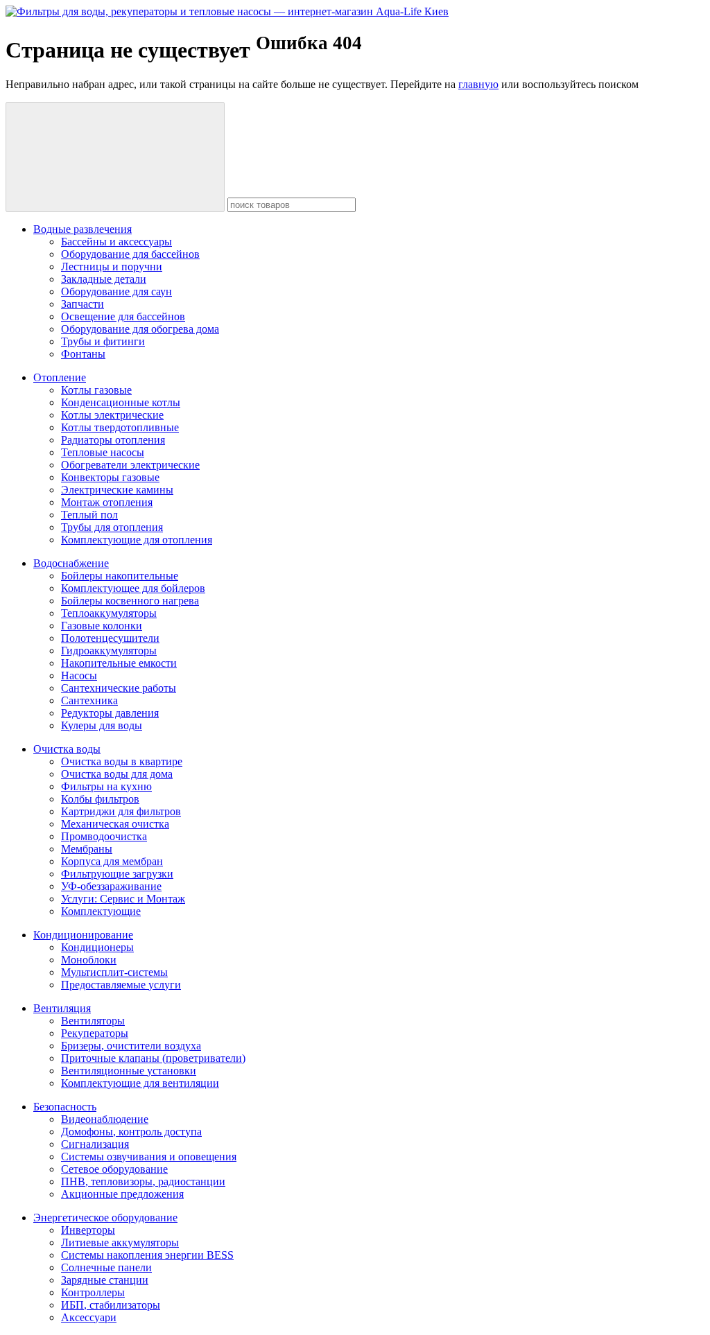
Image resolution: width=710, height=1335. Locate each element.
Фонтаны (83, 354)
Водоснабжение (71, 563)
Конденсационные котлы (120, 402)
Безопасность (64, 1106)
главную (478, 84)
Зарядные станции (104, 1280)
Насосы (79, 675)
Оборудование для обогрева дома (140, 329)
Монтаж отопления (107, 502)
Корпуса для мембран (112, 861)
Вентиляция (62, 1008)
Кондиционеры (97, 947)
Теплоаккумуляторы (109, 613)
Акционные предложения (122, 1194)
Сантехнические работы (118, 688)
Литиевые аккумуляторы (120, 1242)
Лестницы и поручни (111, 266)
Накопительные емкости (119, 663)
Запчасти (82, 304)
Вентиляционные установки (128, 1070)
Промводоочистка (104, 836)
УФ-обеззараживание (111, 886)
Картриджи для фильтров (121, 811)
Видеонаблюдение (104, 1119)
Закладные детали (103, 279)
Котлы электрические (112, 415)
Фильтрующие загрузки (117, 874)
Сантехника (89, 700)
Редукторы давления (110, 713)
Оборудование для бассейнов (130, 254)
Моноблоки (88, 960)
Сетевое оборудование (114, 1169)
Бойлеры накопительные (119, 576)
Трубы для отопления (112, 527)
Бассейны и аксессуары (116, 241)
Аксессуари (88, 1317)
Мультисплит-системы (114, 972)
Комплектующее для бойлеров (133, 588)
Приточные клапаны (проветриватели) (153, 1058)
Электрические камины (117, 490)
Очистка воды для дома (117, 774)
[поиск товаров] (115, 157)
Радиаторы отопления (113, 440)
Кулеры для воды (101, 725)
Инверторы (88, 1230)
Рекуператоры (94, 1033)
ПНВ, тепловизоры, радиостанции (143, 1181)
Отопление (59, 377)
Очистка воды (67, 749)
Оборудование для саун (116, 291)
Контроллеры (93, 1292)
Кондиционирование (83, 935)
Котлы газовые (96, 390)
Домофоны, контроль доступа (131, 1131)
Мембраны (86, 849)
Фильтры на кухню (106, 786)
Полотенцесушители (110, 638)
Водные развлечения (82, 229)
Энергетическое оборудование (105, 1217)
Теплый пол (89, 515)
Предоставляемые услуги (121, 985)
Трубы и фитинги (103, 341)
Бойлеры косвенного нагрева (130, 601)
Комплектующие (101, 911)
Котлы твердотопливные (120, 427)
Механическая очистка (115, 824)
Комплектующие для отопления (136, 540)
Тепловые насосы (102, 452)
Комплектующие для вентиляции (140, 1083)
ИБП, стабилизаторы (110, 1305)
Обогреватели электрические (130, 465)
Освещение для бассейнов (123, 316)
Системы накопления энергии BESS (147, 1255)
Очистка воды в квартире (121, 761)
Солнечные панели (106, 1267)
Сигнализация (95, 1144)
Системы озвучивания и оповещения (148, 1156)
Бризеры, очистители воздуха (131, 1046)
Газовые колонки (101, 625)
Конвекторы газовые (110, 477)
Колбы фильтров (100, 799)
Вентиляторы (93, 1021)
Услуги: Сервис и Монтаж (123, 899)
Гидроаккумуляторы (109, 650)
